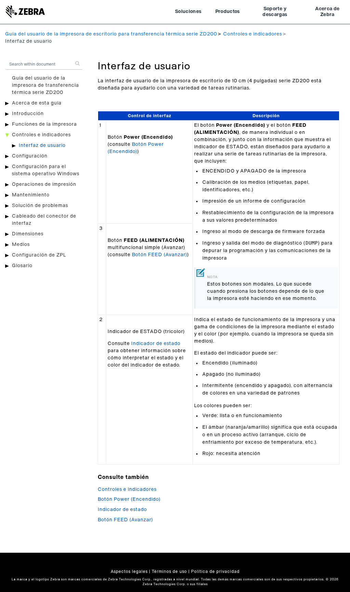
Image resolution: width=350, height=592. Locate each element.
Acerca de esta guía (37, 103)
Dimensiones (27, 234)
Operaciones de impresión (44, 184)
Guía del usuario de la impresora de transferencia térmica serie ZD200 (45, 85)
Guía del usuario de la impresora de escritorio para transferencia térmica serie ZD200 (111, 34)
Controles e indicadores (252, 34)
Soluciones (188, 11)
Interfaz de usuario (42, 145)
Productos (227, 11)
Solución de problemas (40, 205)
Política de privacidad (215, 571)
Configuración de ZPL (39, 255)
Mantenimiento (31, 195)
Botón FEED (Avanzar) (159, 254)
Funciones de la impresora (44, 124)
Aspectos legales (129, 571)
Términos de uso (169, 571)
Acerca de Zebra (327, 11)
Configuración (30, 156)
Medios (21, 244)
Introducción (28, 113)
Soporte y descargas (274, 11)
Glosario (22, 265)
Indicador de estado (155, 343)
